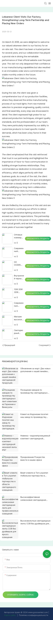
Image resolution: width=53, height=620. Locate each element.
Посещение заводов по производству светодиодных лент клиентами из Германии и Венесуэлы (34, 391)
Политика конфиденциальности (33, 615)
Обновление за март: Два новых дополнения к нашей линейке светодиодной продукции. (35, 370)
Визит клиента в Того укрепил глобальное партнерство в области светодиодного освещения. (34, 474)
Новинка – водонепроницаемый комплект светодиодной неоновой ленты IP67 (35, 437)
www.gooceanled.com (38, 612)
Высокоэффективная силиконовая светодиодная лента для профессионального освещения (34, 498)
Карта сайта (10, 615)
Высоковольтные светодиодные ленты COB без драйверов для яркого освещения (35, 522)
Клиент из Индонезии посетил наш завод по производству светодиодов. (34, 415)
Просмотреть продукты (38, 239)
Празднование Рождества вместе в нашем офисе (32, 458)
